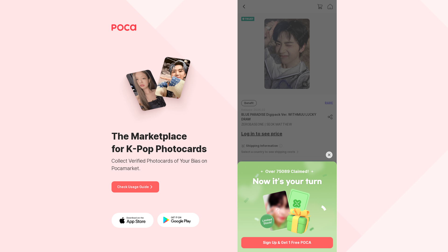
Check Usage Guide (133, 187)
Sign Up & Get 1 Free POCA (287, 242)
